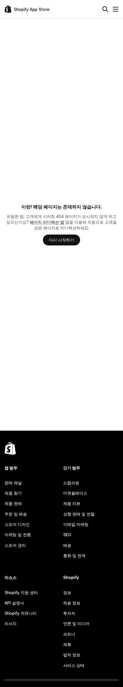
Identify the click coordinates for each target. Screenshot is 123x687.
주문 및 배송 (16, 514)
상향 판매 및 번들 (79, 514)
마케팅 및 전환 (18, 534)
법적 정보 (71, 654)
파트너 (69, 634)
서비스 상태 (73, 665)
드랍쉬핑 (71, 482)
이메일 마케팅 (75, 524)
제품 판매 (13, 503)
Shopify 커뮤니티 (21, 613)
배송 (67, 545)
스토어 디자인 (17, 524)
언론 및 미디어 (76, 623)
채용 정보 (71, 602)
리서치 (11, 623)
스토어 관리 (15, 545)
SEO (67, 534)
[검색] (105, 9)
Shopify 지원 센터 (21, 592)
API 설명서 (14, 602)
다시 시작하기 (61, 239)
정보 (67, 592)
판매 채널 (13, 482)
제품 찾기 (13, 493)
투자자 (69, 613)
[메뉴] (115, 9)
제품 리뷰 (71, 503)
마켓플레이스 (75, 493)
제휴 (67, 644)
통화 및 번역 (74, 555)
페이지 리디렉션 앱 (47, 222)
